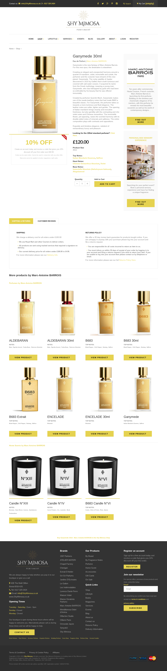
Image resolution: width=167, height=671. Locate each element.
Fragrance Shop (74, 638)
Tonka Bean (26, 347)
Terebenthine (13, 513)
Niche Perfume (13, 638)
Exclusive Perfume (33, 638)
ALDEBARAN (18, 340)
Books (88, 598)
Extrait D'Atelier (66, 572)
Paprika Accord (17, 347)
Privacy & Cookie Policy (39, 652)
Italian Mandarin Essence (84, 158)
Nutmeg (105, 347)
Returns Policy (91, 625)
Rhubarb (50, 423)
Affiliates (56, 652)
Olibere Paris (65, 620)
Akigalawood (78, 171)
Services (89, 606)
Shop (18, 49)
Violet (103, 164)
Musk (68, 510)
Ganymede (131, 417)
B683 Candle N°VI (98, 503)
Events (88, 609)
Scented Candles (94, 638)
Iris (58, 510)
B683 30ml (131, 340)
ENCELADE (55, 417)
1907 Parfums (66, 556)
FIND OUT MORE (140, 203)
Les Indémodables (68, 587)
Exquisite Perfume (45, 638)
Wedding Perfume (56, 638)
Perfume (89, 564)
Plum (101, 510)
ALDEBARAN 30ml (60, 340)
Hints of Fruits (94, 510)
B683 (89, 340)
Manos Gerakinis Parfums (67, 600)
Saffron (99, 158)
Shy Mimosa (65, 632)
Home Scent (90, 568)
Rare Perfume (22, 638)
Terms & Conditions (17, 652)
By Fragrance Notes (94, 560)
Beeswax (11, 510)
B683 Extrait (17, 417)
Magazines (90, 602)
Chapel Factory (66, 564)
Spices (106, 510)
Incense (25, 510)
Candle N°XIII (18, 503)
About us (89, 617)
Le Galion (64, 583)
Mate (10, 347)
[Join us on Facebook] (98, 4)
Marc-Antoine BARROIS (70, 606)
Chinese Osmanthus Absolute (86, 164)
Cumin (87, 510)
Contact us (90, 621)
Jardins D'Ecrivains (68, 579)
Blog (87, 613)
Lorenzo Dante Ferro (69, 591)
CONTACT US (22, 632)
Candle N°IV (55, 503)
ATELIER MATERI (68, 560)
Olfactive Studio (66, 616)
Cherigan (64, 568)
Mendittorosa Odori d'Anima (68, 610)
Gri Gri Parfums (67, 576)
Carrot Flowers (51, 510)
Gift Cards (89, 576)
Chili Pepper (98, 347)
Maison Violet (65, 595)
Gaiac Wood (18, 510)
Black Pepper (89, 347)
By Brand (89, 556)
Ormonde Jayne (67, 624)
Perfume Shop (84, 638)
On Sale (88, 579)
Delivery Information (94, 629)
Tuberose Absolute (36, 347)
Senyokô (64, 628)
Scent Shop (65, 638)
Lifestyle (89, 594)
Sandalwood (32, 510)
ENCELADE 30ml (97, 417)
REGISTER (132, 567)
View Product (23, 357)
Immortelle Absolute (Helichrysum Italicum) (92, 169)
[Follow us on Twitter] (103, 4)
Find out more (140, 121)
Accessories (90, 572)
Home (11, 49)
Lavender (63, 510)
